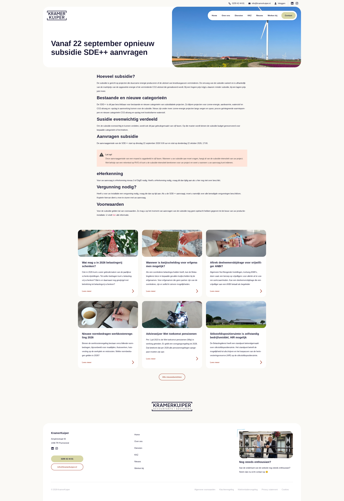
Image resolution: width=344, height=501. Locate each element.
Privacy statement (270, 489)
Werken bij (272, 15)
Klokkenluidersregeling (248, 489)
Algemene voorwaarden (204, 489)
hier (114, 215)
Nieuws (259, 15)
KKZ (250, 15)
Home (214, 15)
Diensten (239, 15)
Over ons (226, 15)
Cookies (285, 489)
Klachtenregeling (226, 489)
